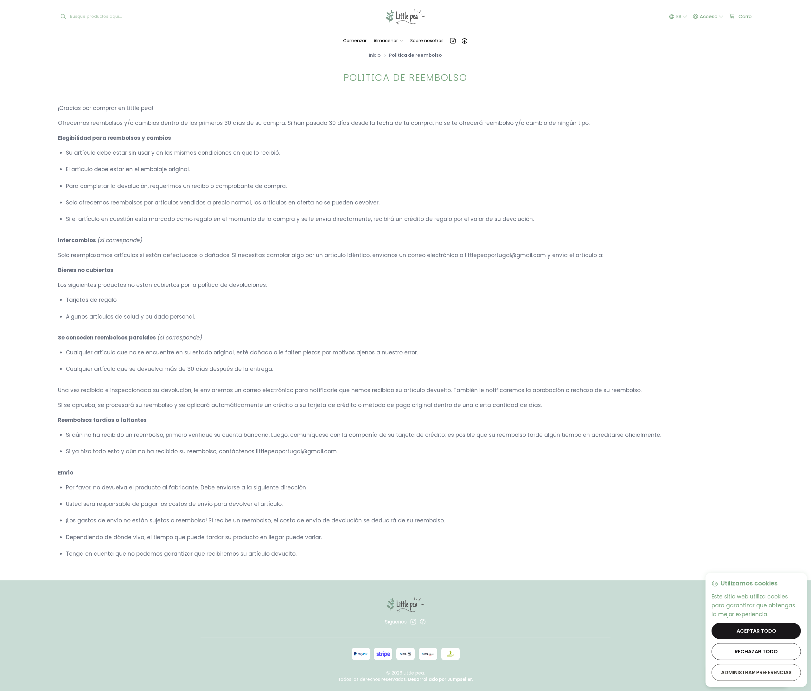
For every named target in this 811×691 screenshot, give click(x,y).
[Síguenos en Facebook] (464, 40)
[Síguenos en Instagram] (453, 40)
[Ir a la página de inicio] (405, 16)
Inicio (375, 55)
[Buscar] (63, 16)
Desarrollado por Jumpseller (440, 679)
